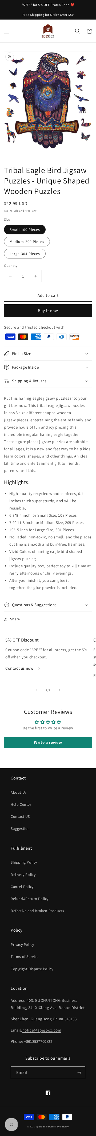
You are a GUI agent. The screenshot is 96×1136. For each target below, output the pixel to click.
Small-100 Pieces (25, 229)
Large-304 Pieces (25, 253)
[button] (7, 31)
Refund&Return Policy (30, 898)
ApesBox (41, 1126)
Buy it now (48, 310)
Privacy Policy (22, 944)
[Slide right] (60, 690)
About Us (19, 792)
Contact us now (19, 668)
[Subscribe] (79, 1072)
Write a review (48, 742)
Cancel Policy (22, 886)
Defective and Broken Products (37, 910)
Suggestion (20, 828)
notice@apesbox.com (41, 1030)
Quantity (10, 265)
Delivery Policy (23, 874)
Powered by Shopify (57, 1126)
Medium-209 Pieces (27, 241)
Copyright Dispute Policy (32, 968)
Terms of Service (25, 956)
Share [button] (15, 619)
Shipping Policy (24, 862)
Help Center (21, 804)
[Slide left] (36, 690)
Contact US (20, 816)
